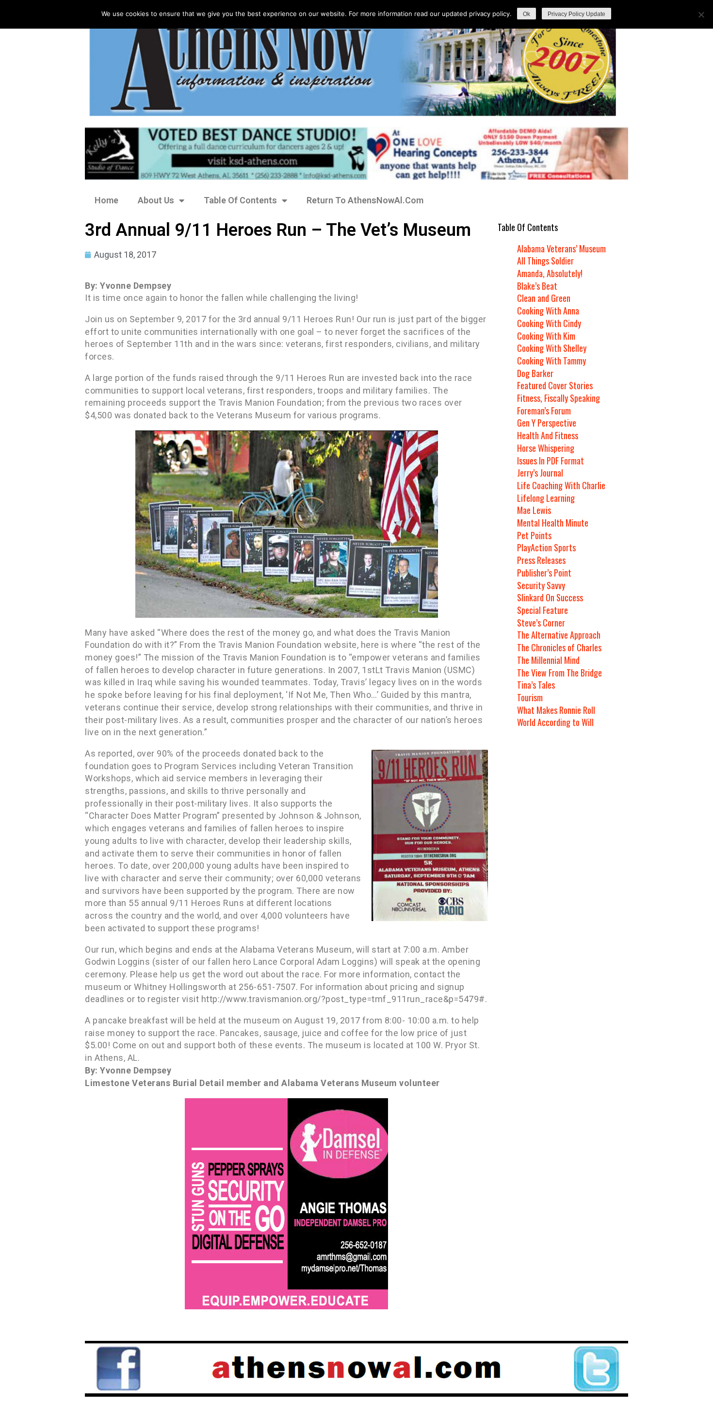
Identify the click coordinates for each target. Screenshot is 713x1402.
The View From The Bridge (559, 672)
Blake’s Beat (537, 286)
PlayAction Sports (546, 547)
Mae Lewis (534, 510)
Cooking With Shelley (551, 348)
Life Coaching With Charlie (561, 485)
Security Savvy (541, 585)
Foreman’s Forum (544, 410)
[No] (701, 14)
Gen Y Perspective (546, 422)
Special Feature (542, 610)
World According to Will (555, 722)
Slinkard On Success (550, 597)
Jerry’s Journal (540, 472)
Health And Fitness (547, 435)
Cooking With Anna (548, 310)
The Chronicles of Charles (559, 647)
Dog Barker (535, 373)
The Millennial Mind (548, 660)
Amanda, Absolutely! (550, 273)
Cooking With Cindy (549, 323)
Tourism (530, 697)
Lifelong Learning (546, 498)
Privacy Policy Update (576, 14)
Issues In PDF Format (550, 460)
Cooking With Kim (546, 336)
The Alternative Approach (558, 634)
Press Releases (541, 560)
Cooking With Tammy (551, 360)
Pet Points (534, 535)
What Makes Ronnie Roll (556, 710)
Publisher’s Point (544, 572)
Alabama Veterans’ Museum (561, 248)
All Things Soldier (545, 260)
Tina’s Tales (536, 684)
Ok (526, 14)
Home (106, 200)
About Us (156, 200)
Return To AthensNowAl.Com (365, 200)
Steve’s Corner (541, 622)
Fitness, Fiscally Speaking (558, 398)
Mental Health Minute (552, 522)
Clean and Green (543, 298)
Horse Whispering (545, 448)
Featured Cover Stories (555, 385)
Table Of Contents (240, 200)
